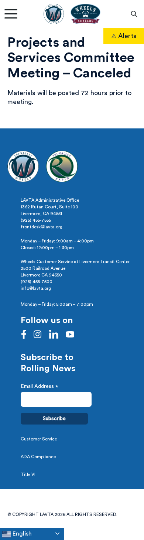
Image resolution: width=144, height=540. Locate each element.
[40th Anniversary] (85, 14)
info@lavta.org (36, 288)
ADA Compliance (38, 457)
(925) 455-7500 (36, 281)
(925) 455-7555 (36, 220)
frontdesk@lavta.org (41, 227)
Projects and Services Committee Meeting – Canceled (70, 58)
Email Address (39, 387)
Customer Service (39, 439)
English (21, 534)
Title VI (28, 474)
